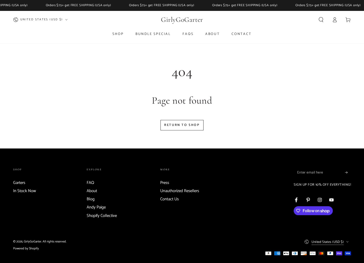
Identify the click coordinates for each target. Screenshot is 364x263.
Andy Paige (96, 207)
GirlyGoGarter (32, 241)
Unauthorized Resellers (179, 191)
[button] (321, 19)
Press (164, 182)
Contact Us (169, 199)
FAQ (90, 182)
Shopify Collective (102, 215)
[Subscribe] (348, 172)
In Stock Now (24, 191)
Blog (91, 199)
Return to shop (182, 125)
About (92, 191)
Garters (19, 182)
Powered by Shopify (26, 248)
